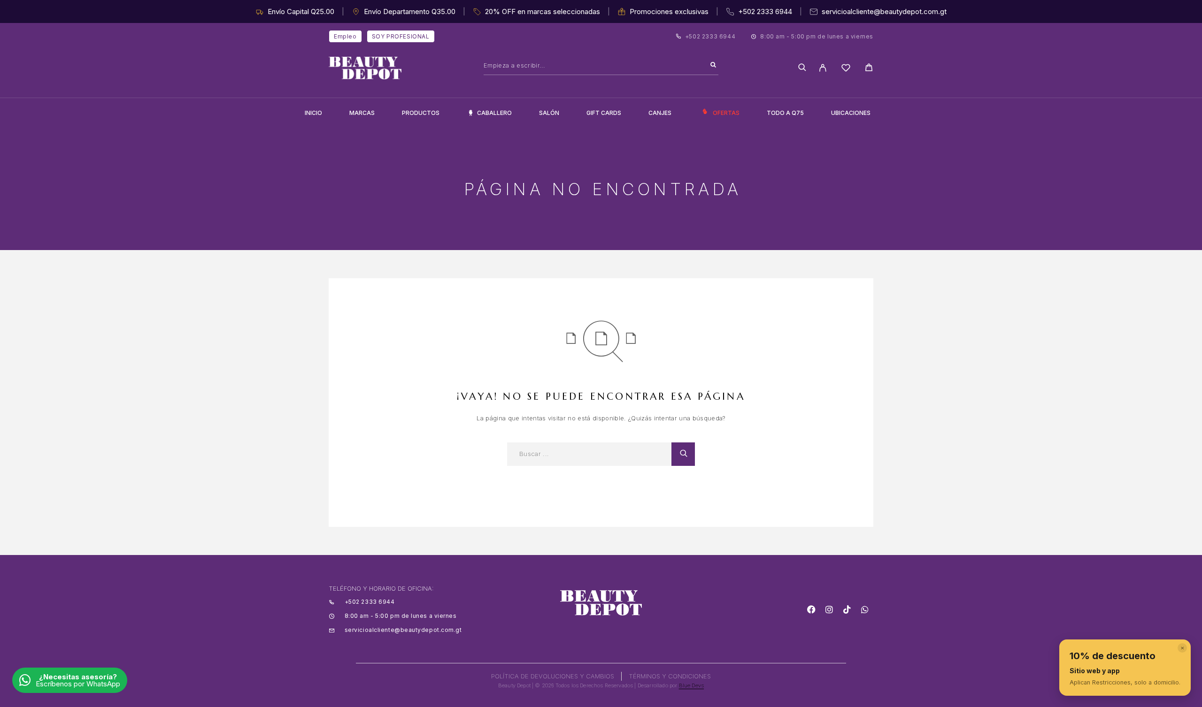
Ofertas (726, 112)
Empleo (345, 36)
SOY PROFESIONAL (401, 36)
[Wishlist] (845, 69)
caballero (494, 112)
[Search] (713, 65)
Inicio (313, 112)
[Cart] (868, 68)
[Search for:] (589, 454)
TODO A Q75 (785, 112)
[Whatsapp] (864, 609)
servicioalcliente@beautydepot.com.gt (884, 11)
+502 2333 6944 (765, 11)
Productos (420, 112)
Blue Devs (691, 685)
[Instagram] (829, 609)
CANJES (659, 112)
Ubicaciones (851, 112)
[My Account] (822, 67)
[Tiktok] (847, 609)
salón (549, 112)
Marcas (362, 112)
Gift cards (603, 112)
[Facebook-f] (811, 609)
